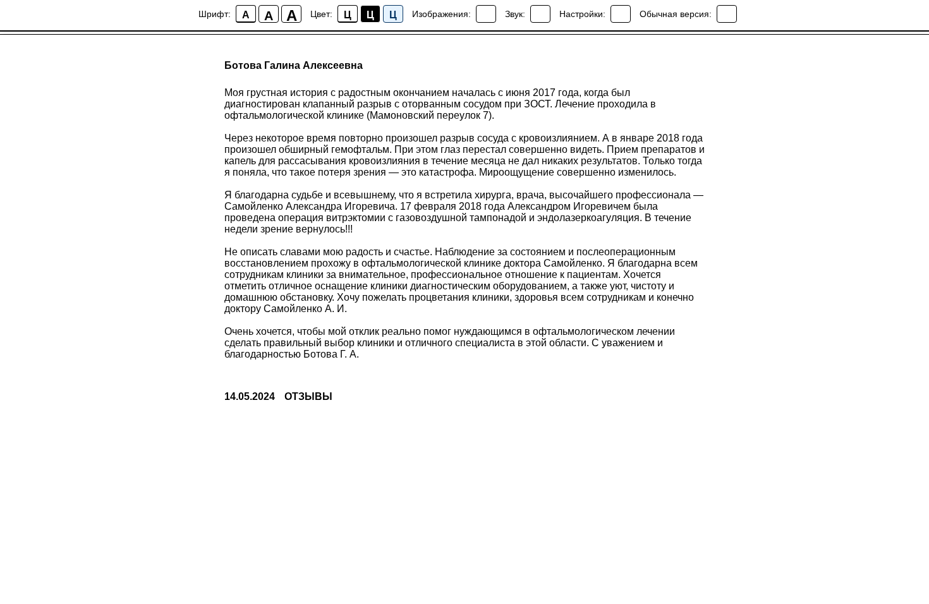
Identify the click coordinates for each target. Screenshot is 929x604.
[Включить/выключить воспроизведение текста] (540, 14)
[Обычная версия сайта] (727, 14)
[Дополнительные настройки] (620, 14)
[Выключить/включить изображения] (486, 14)
